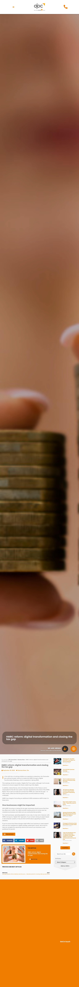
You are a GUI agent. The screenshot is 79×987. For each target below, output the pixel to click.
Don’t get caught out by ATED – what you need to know (69, 803)
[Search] (73, 853)
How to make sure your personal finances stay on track (69, 780)
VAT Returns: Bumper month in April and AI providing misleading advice (69, 791)
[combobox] (63, 853)
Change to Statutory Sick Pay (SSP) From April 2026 (70, 824)
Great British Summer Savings (68, 770)
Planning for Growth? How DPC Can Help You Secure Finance (69, 760)
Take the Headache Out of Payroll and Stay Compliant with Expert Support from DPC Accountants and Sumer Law (69, 836)
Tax (28, 770)
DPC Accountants (12, 759)
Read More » (65, 765)
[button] (13, 7)
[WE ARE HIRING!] (65, 749)
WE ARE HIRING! (54, 748)
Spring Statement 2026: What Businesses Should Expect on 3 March (69, 814)
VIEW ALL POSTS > (65, 866)
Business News (21, 759)
